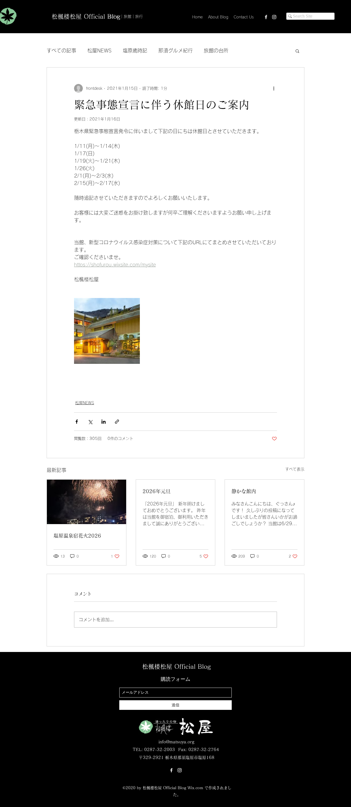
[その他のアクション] (273, 88)
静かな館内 (243, 491)
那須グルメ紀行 (175, 50)
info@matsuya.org (176, 742)
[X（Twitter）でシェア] (90, 421)
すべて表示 (294, 469)
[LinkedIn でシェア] (103, 421)
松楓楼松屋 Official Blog (86, 16)
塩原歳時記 (135, 50)
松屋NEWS (99, 50)
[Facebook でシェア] (76, 421)
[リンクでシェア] (117, 421)
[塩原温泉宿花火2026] (86, 502)
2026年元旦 (157, 491)
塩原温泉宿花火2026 (77, 535)
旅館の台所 (216, 50)
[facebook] (266, 17)
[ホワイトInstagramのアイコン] (274, 17)
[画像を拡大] (107, 331)
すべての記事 (61, 50)
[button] (297, 51)
